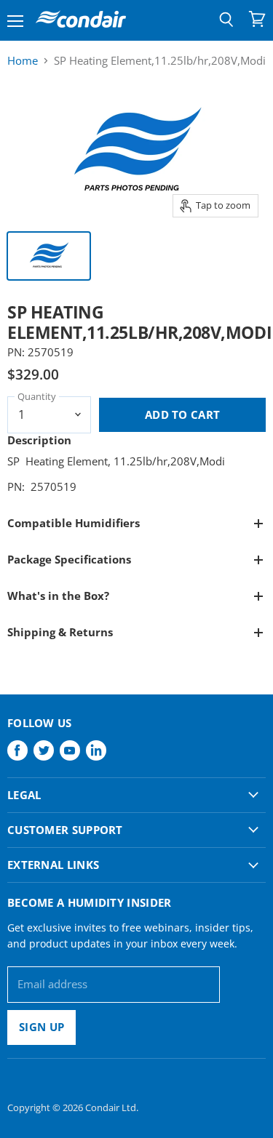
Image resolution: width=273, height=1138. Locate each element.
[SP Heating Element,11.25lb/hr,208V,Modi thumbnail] (49, 256)
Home (22, 61)
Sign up (41, 1026)
